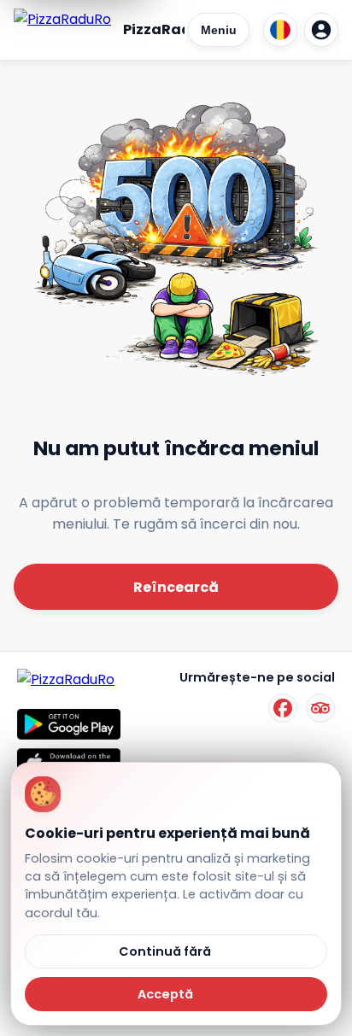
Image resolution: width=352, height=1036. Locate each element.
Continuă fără (165, 951)
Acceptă (165, 994)
